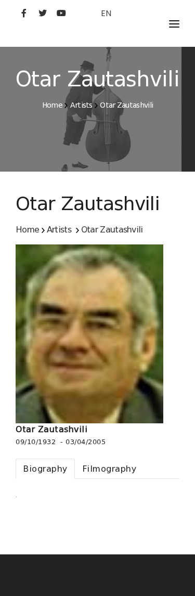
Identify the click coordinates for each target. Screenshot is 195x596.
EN (106, 13)
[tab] (45, 469)
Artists (81, 105)
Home (52, 105)
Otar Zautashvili (126, 105)
